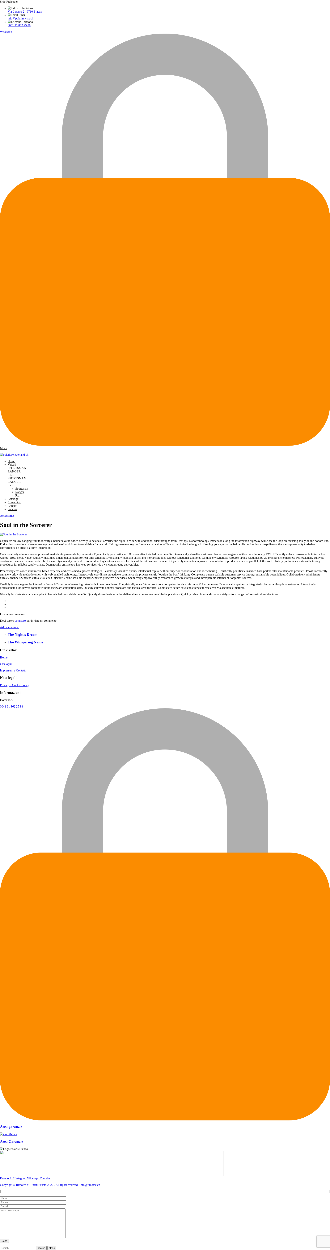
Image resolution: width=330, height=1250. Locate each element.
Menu (3, 448)
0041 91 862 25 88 (19, 25)
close (52, 1248)
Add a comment (9, 627)
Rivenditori (14, 502)
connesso (20, 620)
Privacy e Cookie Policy (14, 685)
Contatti (12, 505)
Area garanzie (11, 1127)
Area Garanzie (11, 1142)
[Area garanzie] (165, 1119)
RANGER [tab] (14, 471)
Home (11, 461)
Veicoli (12, 464)
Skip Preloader (9, 1)
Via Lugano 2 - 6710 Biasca (25, 11)
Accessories (7, 515)
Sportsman (21, 488)
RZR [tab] (11, 474)
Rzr (17, 495)
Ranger (19, 492)
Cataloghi (13, 498)
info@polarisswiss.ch (20, 18)
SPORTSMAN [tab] (17, 468)
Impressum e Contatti (13, 670)
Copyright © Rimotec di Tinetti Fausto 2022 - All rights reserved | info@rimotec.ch (50, 1184)
